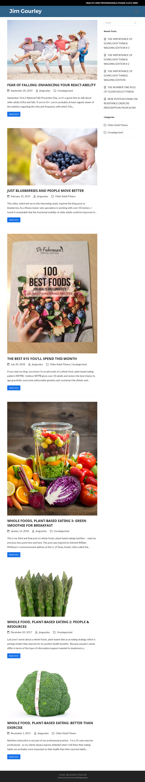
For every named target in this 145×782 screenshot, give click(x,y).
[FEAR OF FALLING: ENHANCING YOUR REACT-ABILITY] (52, 49)
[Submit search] (135, 22)
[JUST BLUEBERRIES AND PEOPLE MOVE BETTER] (52, 156)
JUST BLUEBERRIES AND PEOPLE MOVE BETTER (45, 190)
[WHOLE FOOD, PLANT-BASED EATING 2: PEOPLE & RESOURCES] (44, 592)
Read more (13, 114)
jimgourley (44, 91)
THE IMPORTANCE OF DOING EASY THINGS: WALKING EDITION (118, 75)
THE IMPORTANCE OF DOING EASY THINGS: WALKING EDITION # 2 (118, 59)
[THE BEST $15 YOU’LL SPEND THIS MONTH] (52, 293)
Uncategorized (65, 91)
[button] (136, 11)
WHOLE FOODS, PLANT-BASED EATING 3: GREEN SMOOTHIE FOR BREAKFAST (46, 523)
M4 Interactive (82, 777)
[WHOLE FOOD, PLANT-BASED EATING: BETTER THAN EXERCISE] (44, 693)
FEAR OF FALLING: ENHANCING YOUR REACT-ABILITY (51, 85)
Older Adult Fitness (65, 196)
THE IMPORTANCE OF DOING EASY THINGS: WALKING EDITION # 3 (118, 43)
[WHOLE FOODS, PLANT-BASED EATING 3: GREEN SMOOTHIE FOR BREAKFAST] (52, 458)
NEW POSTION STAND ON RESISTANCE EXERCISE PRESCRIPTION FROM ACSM (120, 103)
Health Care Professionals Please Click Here (112, 2)
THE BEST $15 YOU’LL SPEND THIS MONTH (42, 358)
